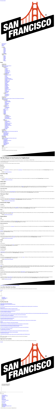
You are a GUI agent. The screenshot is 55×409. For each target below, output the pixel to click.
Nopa (13, 244)
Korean (4, 51)
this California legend (12, 198)
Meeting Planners (4, 43)
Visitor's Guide (4, 399)
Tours (4, 119)
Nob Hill (6, 85)
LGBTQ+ (5, 110)
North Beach (6, 87)
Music (6, 102)
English (4, 55)
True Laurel (13, 236)
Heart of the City (7, 94)
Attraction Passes (7, 107)
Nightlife (5, 111)
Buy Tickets (6, 108)
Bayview (6, 75)
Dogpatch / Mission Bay (8, 78)
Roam (12, 212)
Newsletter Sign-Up (6, 142)
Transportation (5, 139)
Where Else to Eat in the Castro (8, 179)
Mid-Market (6, 84)
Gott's (22, 186)
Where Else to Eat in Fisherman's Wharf (9, 200)
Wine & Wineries (6, 134)
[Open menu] (0, 42)
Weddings (5, 144)
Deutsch (5, 49)
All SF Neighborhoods (8, 74)
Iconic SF (5, 67)
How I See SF (7, 95)
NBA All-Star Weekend (8, 118)
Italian (4, 52)
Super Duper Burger (12, 191)
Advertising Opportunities (5, 400)
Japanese (5, 58)
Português (5, 60)
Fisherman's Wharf (7, 70)
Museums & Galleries (8, 101)
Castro (6, 76)
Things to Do (5, 99)
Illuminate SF (7, 103)
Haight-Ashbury (7, 81)
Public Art (6, 104)
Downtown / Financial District (9, 79)
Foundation (3, 396)
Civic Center (6, 77)
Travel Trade (3, 44)
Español (5, 48)
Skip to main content (3, 0)
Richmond (6, 88)
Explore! (1, 290)
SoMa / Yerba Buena (7, 89)
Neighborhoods (4, 298)
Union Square (7, 91)
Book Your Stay (4, 401)
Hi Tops (7, 178)
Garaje (1, 265)
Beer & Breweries (6, 133)
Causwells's (16, 207)
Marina (6, 83)
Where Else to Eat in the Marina (8, 214)
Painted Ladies (7, 73)
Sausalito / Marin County (8, 125)
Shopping (5, 113)
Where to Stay (4, 135)
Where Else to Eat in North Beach (8, 259)
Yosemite (6, 128)
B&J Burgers (7, 169)
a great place (12, 226)
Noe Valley (6, 86)
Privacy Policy (4, 398)
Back (3, 66)
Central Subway (20, 169)
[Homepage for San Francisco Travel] (27, 41)
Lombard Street (7, 72)
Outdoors (5, 112)
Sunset (6, 90)
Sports (5, 114)
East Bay (6, 122)
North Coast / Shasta (7, 124)
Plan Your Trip (4, 136)
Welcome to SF (4, 64)
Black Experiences (6, 109)
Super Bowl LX (7, 117)
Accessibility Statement (5, 395)
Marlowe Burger (23, 271)
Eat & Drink (3, 129)
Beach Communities (7, 121)
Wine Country (7, 127)
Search (3, 145)
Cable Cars (6, 69)
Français (5, 50)
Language (3, 47)
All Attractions (7, 106)
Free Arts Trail (7, 105)
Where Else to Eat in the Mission (8, 238)
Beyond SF (6, 92)
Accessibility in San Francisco (7, 140)
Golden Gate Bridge (7, 71)
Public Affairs (3, 397)
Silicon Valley (7, 126)
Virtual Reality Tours (6, 143)
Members (3, 45)
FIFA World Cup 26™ (8, 116)
